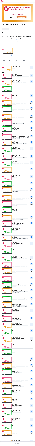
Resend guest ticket (22, 445)
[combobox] (11, 60)
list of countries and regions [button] (11, 30)
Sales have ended (17, 443)
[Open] (14, 60)
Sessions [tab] (3, 44)
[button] (6, 32)
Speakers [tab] (6, 44)
